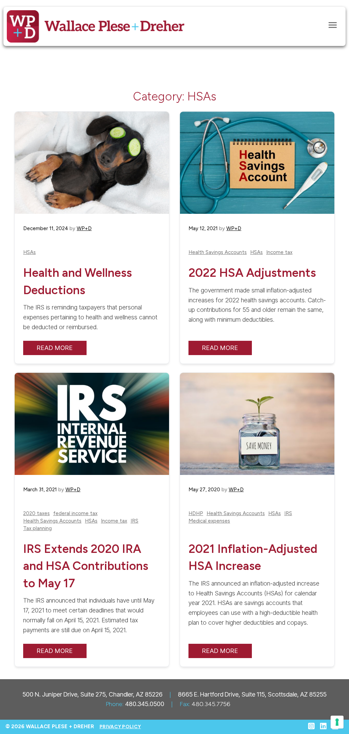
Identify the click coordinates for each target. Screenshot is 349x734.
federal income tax (75, 513)
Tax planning (37, 528)
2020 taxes (36, 513)
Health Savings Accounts (217, 252)
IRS (134, 521)
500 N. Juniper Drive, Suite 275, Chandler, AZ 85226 (92, 694)
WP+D (84, 228)
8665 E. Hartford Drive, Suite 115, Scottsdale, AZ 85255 (252, 694)
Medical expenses (209, 521)
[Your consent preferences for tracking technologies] (337, 722)
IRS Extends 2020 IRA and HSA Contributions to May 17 (85, 566)
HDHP (195, 513)
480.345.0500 (144, 703)
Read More (55, 347)
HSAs (29, 252)
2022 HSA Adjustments (252, 273)
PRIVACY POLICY (120, 727)
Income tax (279, 252)
